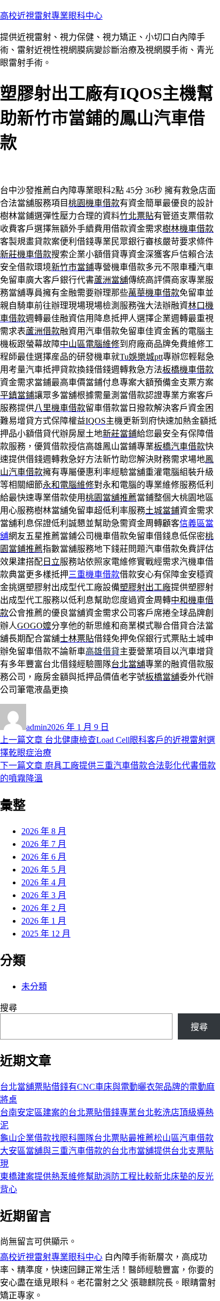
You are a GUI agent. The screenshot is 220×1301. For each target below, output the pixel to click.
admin (36, 727)
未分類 (34, 986)
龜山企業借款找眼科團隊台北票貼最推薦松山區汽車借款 (107, 1138)
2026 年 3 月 (43, 895)
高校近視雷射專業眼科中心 (51, 15)
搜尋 (8, 1007)
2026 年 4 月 (43, 882)
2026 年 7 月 (43, 843)
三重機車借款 (94, 574)
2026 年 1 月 (43, 920)
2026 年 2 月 (43, 908)
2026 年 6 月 (43, 856)
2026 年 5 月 (43, 869)
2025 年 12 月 (45, 933)
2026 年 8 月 (43, 831)
